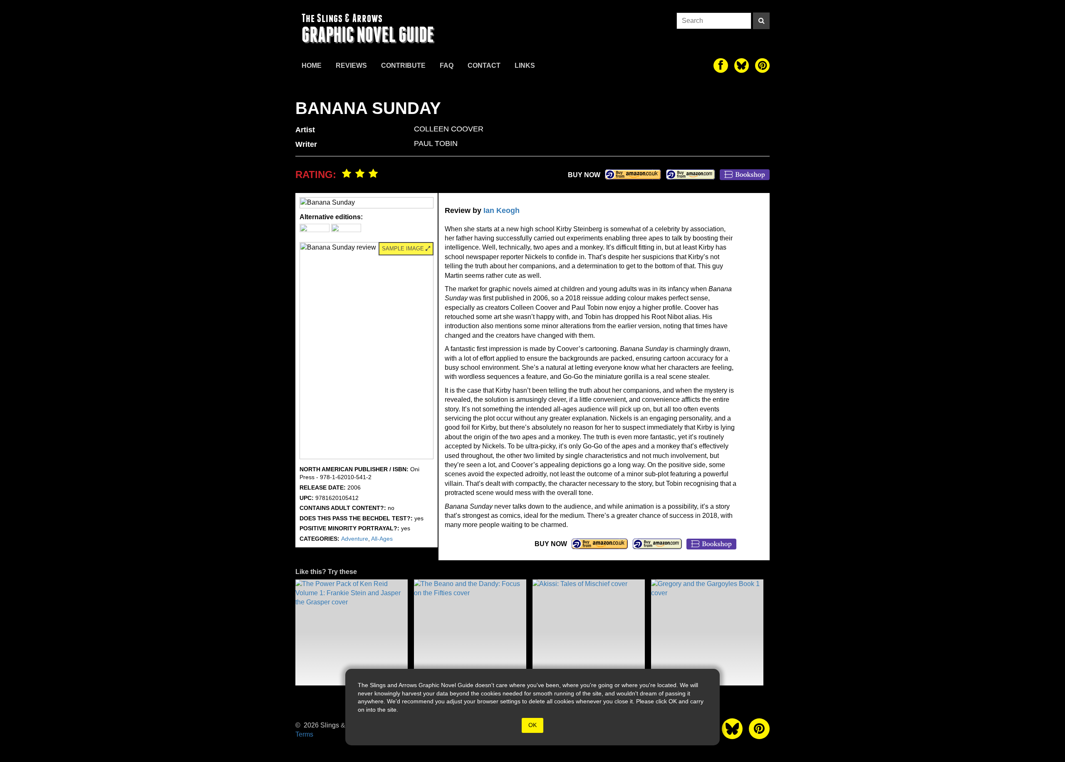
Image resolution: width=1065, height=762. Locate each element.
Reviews (351, 65)
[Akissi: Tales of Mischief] (588, 632)
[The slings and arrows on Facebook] (720, 65)
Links (525, 65)
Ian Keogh (501, 210)
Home (312, 65)
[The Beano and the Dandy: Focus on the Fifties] (470, 632)
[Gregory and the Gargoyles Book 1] (707, 632)
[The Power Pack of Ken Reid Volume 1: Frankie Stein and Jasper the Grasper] (351, 632)
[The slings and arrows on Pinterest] (762, 65)
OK (532, 725)
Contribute (403, 65)
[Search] (761, 20)
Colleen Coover (448, 129)
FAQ (446, 65)
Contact (484, 65)
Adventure (354, 538)
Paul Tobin (436, 143)
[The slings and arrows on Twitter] (741, 65)
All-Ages (382, 538)
